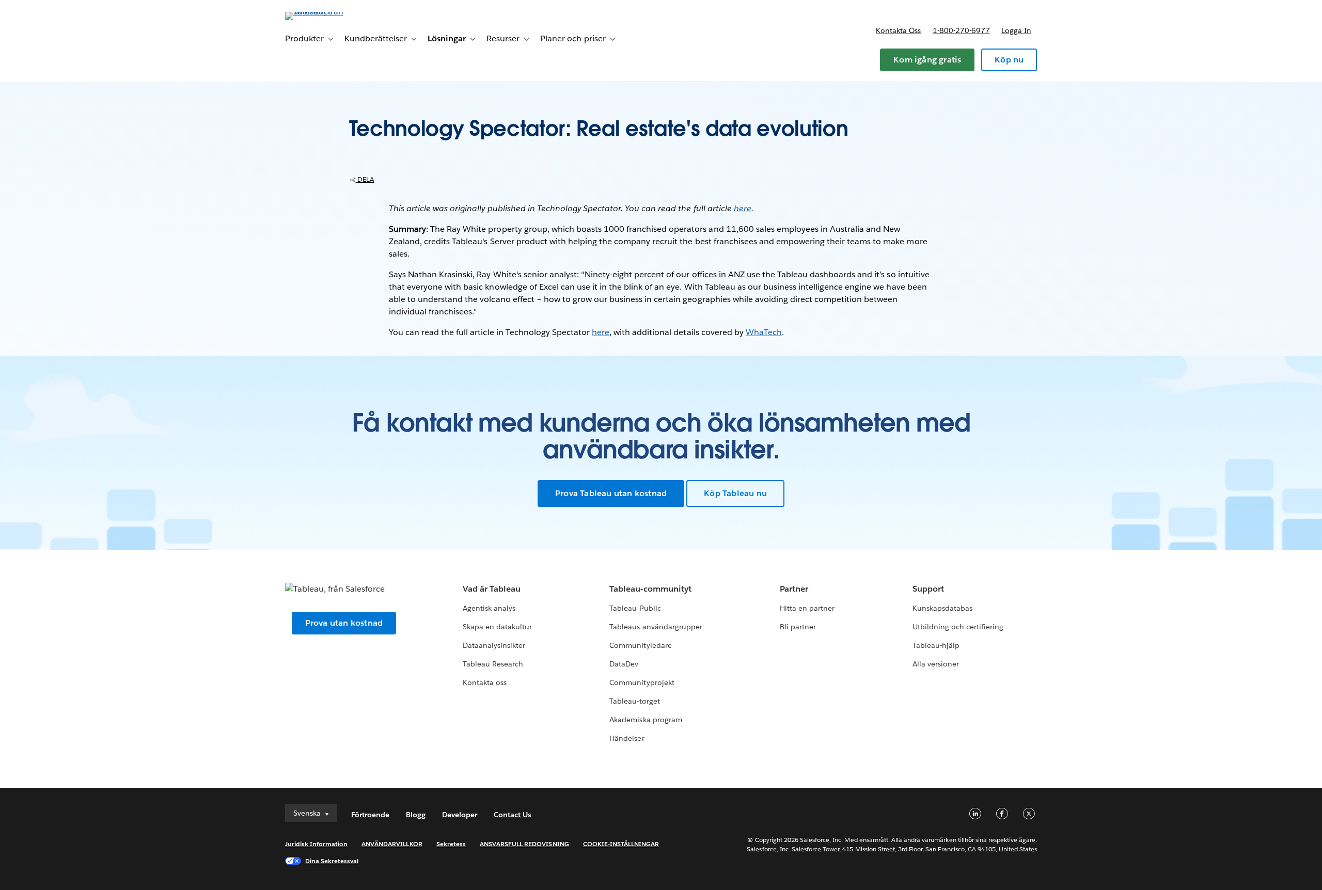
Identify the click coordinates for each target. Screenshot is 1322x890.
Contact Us (512, 814)
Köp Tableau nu (735, 493)
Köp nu (1009, 59)
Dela (365, 179)
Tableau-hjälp (935, 645)
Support (928, 588)
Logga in (1016, 30)
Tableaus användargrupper (655, 626)
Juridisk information (316, 843)
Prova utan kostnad (344, 622)
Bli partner (798, 626)
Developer (459, 814)
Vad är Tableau (492, 588)
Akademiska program (645, 719)
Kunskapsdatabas (942, 608)
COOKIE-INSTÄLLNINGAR (621, 843)
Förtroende (370, 814)
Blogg (416, 814)
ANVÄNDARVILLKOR (391, 843)
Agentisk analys (489, 608)
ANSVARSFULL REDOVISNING (524, 843)
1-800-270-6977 (961, 30)
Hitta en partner (807, 608)
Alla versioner (935, 664)
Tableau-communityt (650, 588)
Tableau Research (493, 664)
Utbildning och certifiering (958, 626)
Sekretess (451, 843)
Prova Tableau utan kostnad (611, 493)
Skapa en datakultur (497, 626)
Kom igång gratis (927, 59)
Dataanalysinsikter (494, 645)
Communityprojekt (641, 682)
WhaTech (764, 332)
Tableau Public (634, 608)
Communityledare (640, 645)
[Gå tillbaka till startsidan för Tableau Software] (329, 11)
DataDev (623, 664)
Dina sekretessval (332, 860)
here (742, 208)
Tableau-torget (634, 701)
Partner (794, 588)
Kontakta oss (898, 30)
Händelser (626, 738)
